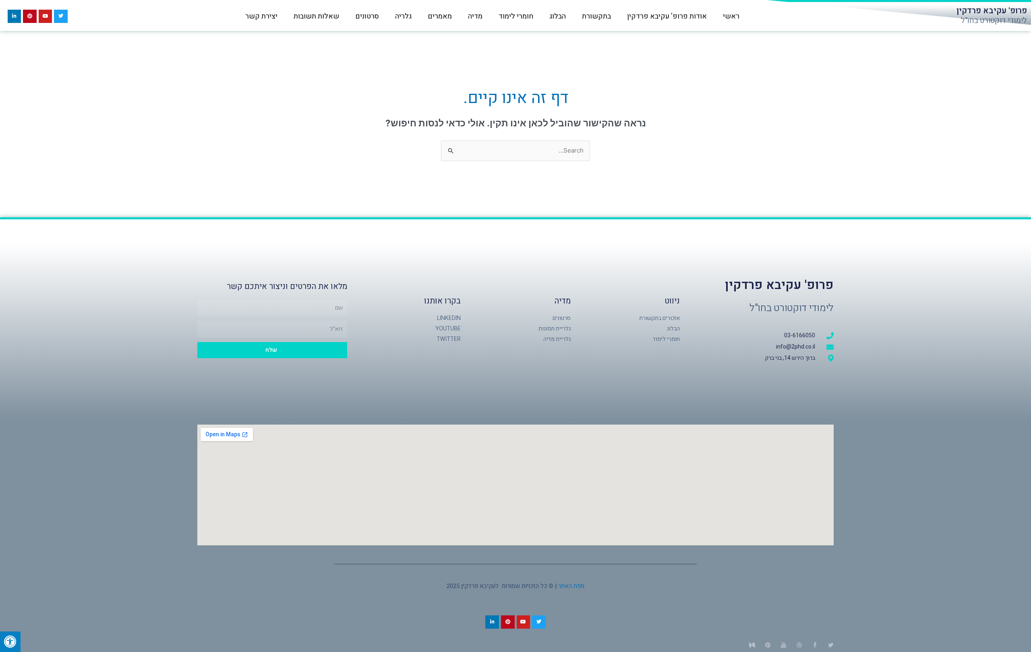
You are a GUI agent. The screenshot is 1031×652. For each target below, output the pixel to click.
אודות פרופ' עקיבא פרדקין (667, 16)
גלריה (403, 16)
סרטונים (367, 16)
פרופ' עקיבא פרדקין (991, 11)
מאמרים (440, 16)
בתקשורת (596, 16)
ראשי (731, 16)
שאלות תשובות (316, 16)
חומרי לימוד (516, 16)
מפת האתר (571, 586)
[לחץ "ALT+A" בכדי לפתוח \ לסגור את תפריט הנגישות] (10, 641)
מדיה (475, 16)
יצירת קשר (261, 16)
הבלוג (557, 16)
